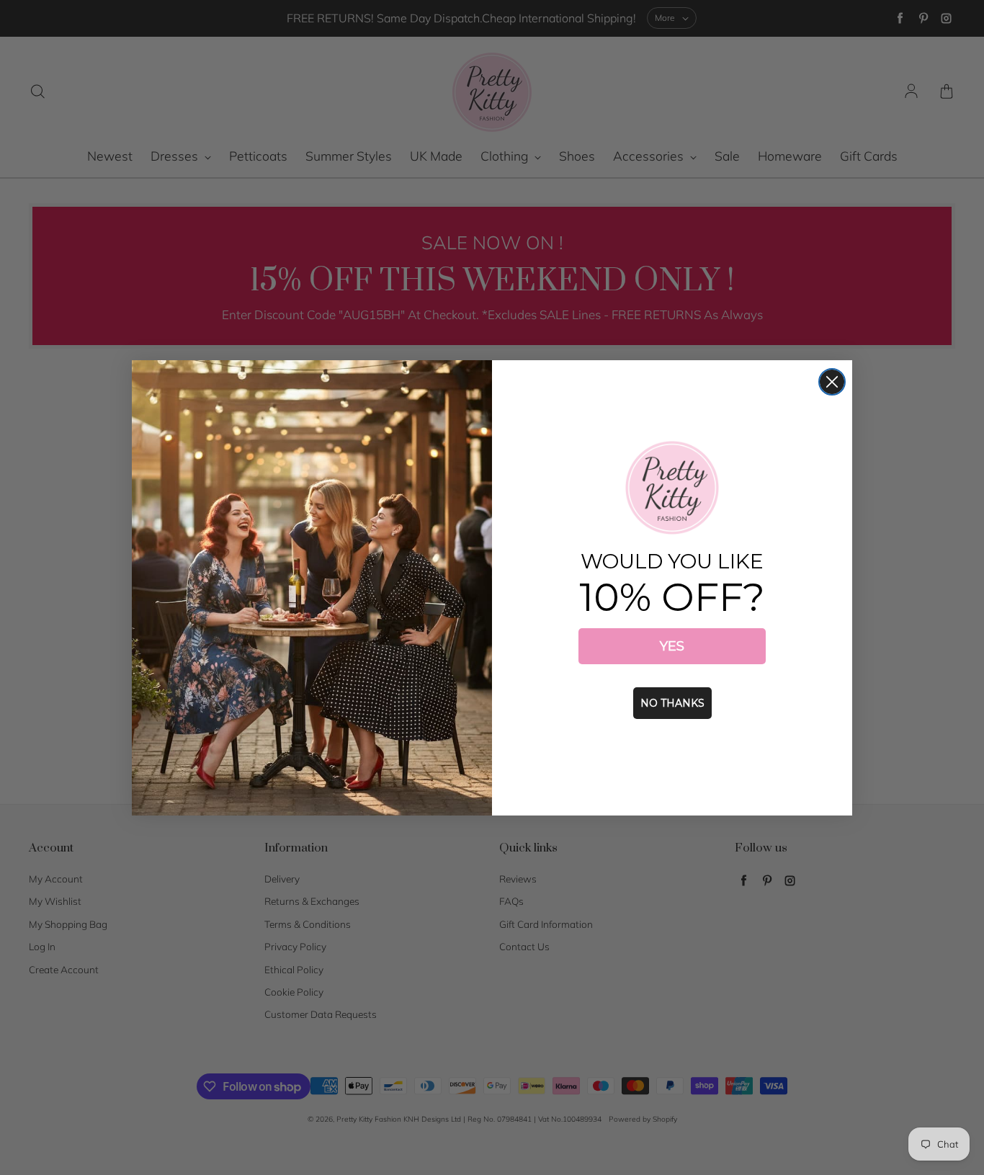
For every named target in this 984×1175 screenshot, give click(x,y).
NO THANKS (672, 703)
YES (672, 646)
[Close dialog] (832, 382)
